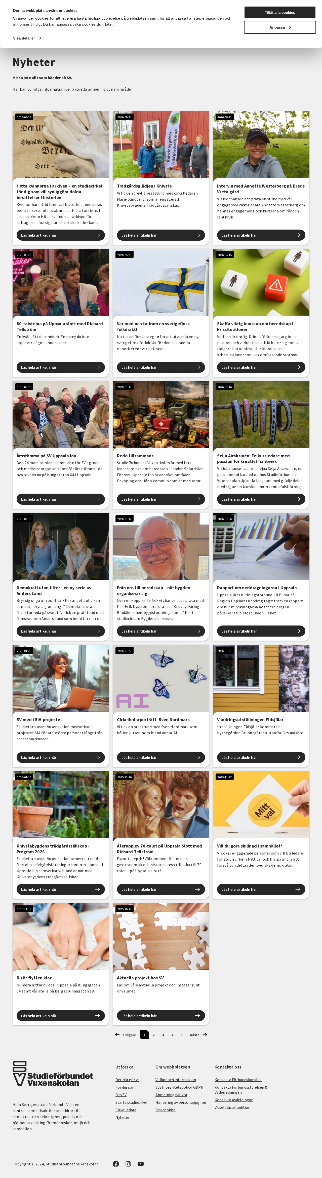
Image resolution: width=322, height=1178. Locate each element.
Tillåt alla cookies (280, 12)
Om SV (121, 1094)
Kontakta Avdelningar (234, 1099)
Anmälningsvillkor (171, 1094)
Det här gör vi (127, 1079)
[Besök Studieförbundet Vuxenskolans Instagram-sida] (128, 1165)
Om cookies (165, 1109)
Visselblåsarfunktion (232, 1107)
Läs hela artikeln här (38, 235)
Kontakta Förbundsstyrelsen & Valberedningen (241, 1090)
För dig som (125, 1087)
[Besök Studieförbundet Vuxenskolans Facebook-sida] (116, 1165)
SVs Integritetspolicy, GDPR (179, 1087)
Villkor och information (175, 1079)
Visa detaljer (24, 38)
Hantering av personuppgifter (181, 1102)
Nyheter (122, 1117)
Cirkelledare (125, 1109)
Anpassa (277, 27)
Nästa (194, 1035)
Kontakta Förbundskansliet (238, 1079)
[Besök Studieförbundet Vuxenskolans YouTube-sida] (141, 1165)
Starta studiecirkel (131, 1102)
